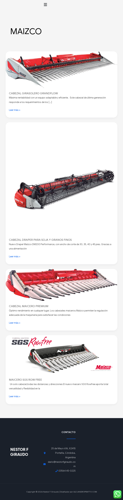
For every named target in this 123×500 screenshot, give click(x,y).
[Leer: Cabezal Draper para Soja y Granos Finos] (62, 178)
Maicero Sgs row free (25, 379)
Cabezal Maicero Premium (28, 306)
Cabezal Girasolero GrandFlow (33, 93)
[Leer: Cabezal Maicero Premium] (62, 284)
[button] (82, 5)
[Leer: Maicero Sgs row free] (62, 354)
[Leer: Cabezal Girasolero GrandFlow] (62, 69)
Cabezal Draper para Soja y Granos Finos (40, 240)
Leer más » (14, 109)
